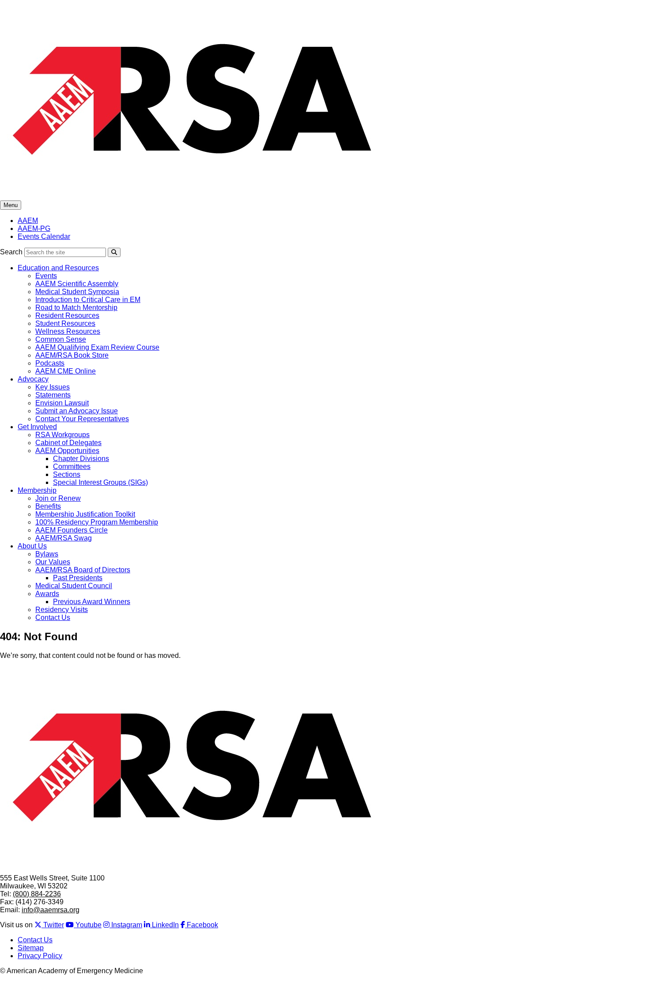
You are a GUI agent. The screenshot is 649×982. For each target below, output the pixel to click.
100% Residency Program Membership (96, 522)
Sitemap (31, 948)
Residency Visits (61, 609)
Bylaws (46, 554)
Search (11, 252)
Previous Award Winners (91, 601)
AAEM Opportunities (67, 450)
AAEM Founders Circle (71, 530)
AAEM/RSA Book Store (72, 355)
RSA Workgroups (62, 434)
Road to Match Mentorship (76, 307)
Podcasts (49, 363)
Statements (53, 395)
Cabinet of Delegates (68, 442)
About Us (32, 546)
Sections (66, 474)
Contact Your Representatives (82, 419)
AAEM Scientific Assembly (76, 283)
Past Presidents (77, 578)
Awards (47, 593)
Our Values (52, 562)
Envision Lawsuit (62, 403)
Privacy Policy (40, 955)
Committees (72, 466)
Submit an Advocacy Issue (76, 411)
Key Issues (52, 387)
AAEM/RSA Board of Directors (82, 570)
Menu (11, 205)
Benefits (48, 506)
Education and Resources (58, 268)
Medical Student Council (73, 585)
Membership (37, 490)
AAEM (28, 220)
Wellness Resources (67, 331)
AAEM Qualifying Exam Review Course (97, 347)
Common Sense (60, 339)
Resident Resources (67, 315)
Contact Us (52, 617)
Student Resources (65, 323)
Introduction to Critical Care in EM (87, 299)
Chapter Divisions (81, 458)
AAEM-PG (34, 228)
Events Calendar (44, 236)
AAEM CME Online (65, 371)
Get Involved (37, 427)
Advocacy (33, 379)
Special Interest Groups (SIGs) (100, 482)
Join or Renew (58, 498)
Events (46, 275)
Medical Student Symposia (77, 291)
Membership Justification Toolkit (85, 514)
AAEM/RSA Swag (63, 538)
